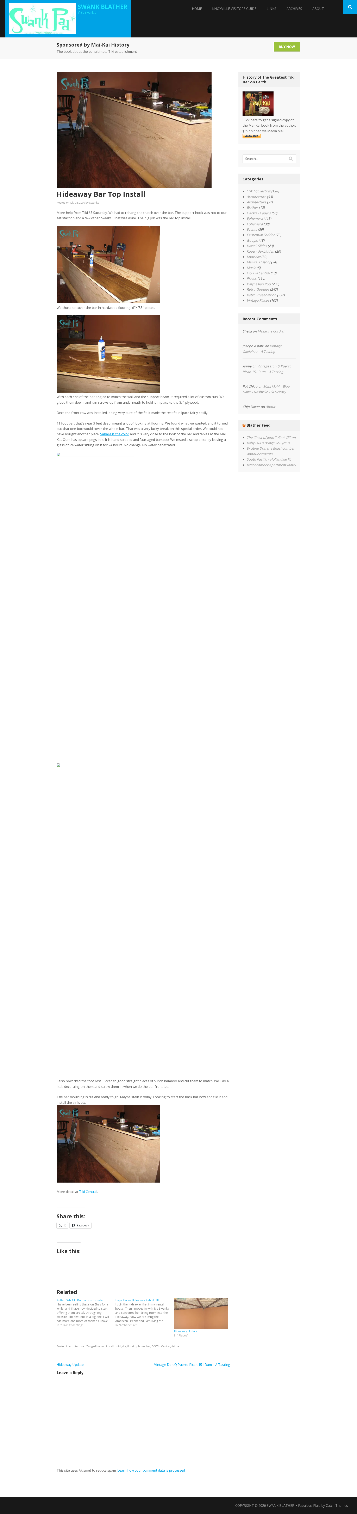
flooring (132, 1346)
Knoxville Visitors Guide (234, 8)
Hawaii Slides (257, 246)
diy (124, 1346)
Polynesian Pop (259, 284)
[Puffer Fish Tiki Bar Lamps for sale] (86, 1312)
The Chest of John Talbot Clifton (271, 437)
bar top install (105, 1346)
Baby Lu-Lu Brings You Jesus (268, 443)
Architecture (76, 1346)
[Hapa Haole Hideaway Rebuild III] (144, 1312)
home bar (144, 1346)
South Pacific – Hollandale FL (269, 459)
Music (251, 267)
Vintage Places (258, 300)
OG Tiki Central (161, 1346)
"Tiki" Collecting (258, 191)
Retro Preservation (261, 295)
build (118, 1346)
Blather (252, 207)
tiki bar (175, 1346)
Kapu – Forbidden (260, 251)
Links (271, 8)
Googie (252, 240)
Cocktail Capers (259, 213)
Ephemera (255, 218)
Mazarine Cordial (271, 331)
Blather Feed (258, 425)
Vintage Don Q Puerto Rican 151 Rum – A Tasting (192, 1364)
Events (252, 229)
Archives (294, 8)
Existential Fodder (261, 235)
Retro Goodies (258, 289)
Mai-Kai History (258, 262)
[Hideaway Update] (201, 1313)
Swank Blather (102, 7)
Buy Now (287, 46)
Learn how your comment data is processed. (151, 1470)
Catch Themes (337, 1505)
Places (252, 278)
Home (197, 8)
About (318, 8)
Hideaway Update (186, 1331)
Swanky (94, 202)
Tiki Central (88, 1191)
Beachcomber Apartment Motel (271, 465)
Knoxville (254, 256)
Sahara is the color (114, 434)
